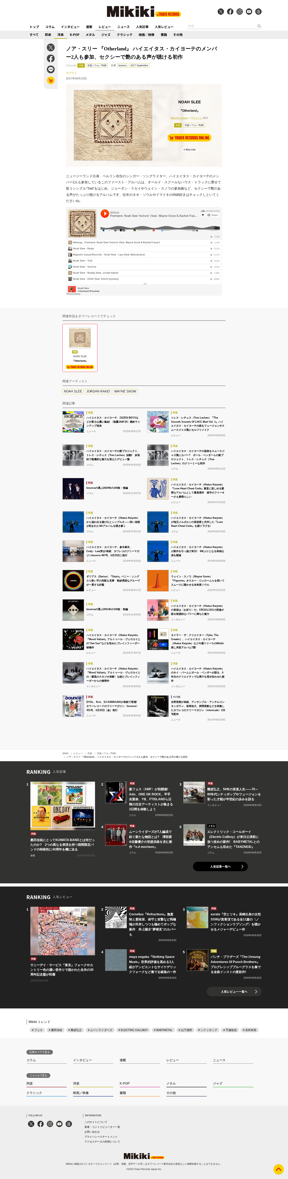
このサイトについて (95, 1122)
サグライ (71, 72)
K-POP (74, 34)
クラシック (124, 34)
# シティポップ (207, 1030)
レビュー (105, 26)
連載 (89, 26)
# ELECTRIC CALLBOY (133, 1030)
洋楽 (60, 34)
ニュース (123, 26)
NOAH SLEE (73, 391)
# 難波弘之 (75, 1030)
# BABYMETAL (163, 1030)
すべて (34, 34)
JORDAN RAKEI (98, 391)
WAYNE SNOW (125, 391)
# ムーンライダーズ (100, 1030)
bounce (123, 65)
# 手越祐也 (230, 1030)
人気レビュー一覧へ (234, 991)
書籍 (164, 34)
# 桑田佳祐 (55, 1030)
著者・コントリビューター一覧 (102, 1127)
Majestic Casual (179, 118)
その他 (178, 34)
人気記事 (142, 26)
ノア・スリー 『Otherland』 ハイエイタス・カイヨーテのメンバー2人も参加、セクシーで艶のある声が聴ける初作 (127, 757)
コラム (50, 26)
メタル (90, 34)
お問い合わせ (92, 1132)
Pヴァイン (196, 118)
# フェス (37, 1030)
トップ (34, 26)
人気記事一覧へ (220, 866)
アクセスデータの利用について (102, 1141)
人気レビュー (164, 26)
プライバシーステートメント (101, 1136)
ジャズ (105, 34)
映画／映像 (146, 34)
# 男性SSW (190, 149)
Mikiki (65, 753)
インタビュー (70, 26)
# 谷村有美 (249, 1030)
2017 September (139, 65)
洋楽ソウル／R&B (96, 65)
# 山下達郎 (185, 1030)
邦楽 (48, 34)
